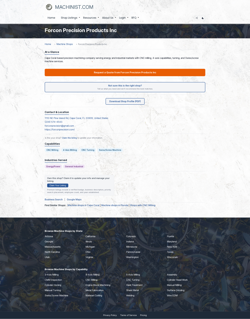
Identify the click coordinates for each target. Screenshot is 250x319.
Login (124, 19)
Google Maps (74, 199)
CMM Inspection (53, 279)
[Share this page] (196, 17)
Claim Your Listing (57, 185)
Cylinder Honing (53, 285)
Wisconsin (172, 257)
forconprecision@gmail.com (59, 125)
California (90, 236)
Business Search (54, 199)
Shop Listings (70, 19)
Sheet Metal (132, 290)
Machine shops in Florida (114, 205)
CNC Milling (52, 150)
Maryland (172, 241)
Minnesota (131, 246)
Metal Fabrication (95, 290)
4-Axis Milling (70, 150)
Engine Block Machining (98, 285)
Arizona (49, 236)
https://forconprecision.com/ (60, 129)
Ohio (88, 251)
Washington (132, 257)
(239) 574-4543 (53, 121)
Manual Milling (174, 285)
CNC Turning (87, 150)
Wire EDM (172, 295)
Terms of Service (128, 315)
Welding (130, 295)
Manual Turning (53, 290)
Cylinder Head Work (177, 279)
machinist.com (74, 7)
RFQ (135, 19)
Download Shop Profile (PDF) (125, 101)
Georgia (49, 241)
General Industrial (74, 166)
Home (51, 18)
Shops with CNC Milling (142, 205)
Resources (91, 19)
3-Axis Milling (52, 274)
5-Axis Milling (133, 274)
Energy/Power (53, 166)
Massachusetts (53, 246)
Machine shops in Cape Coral (83, 205)
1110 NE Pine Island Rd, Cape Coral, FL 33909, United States (76, 118)
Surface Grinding (175, 290)
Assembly (172, 274)
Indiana (130, 241)
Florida (170, 236)
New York (172, 246)
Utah (47, 257)
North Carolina (52, 251)
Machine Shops (64, 44)
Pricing (143, 315)
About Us (109, 19)
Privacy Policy (110, 315)
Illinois (89, 241)
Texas (170, 251)
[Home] (49, 7)
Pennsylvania (133, 251)
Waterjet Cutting (94, 295)
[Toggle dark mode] (202, 17)
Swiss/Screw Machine (110, 150)
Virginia (89, 257)
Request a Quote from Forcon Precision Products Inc (125, 72)
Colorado (131, 236)
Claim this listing (69, 138)
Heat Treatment (134, 285)
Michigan (90, 246)
